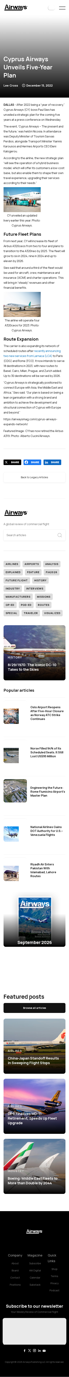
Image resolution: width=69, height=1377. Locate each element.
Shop (54, 1269)
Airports (32, 564)
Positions (15, 1284)
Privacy (54, 1283)
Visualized (52, 613)
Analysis (51, 564)
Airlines (12, 564)
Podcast (54, 1290)
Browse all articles (34, 1008)
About (15, 1263)
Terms (54, 1276)
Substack (35, 1284)
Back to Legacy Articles (34, 477)
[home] (16, 8)
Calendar (35, 1277)
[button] (51, 8)
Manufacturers (18, 596)
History (40, 580)
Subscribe (35, 1263)
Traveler (31, 613)
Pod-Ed (26, 605)
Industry (13, 588)
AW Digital (35, 1270)
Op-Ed (10, 605)
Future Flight (17, 580)
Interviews (34, 588)
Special (11, 613)
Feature (33, 572)
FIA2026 (51, 572)
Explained (13, 572)
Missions (44, 596)
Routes (43, 605)
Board (15, 1270)
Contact (15, 1277)
